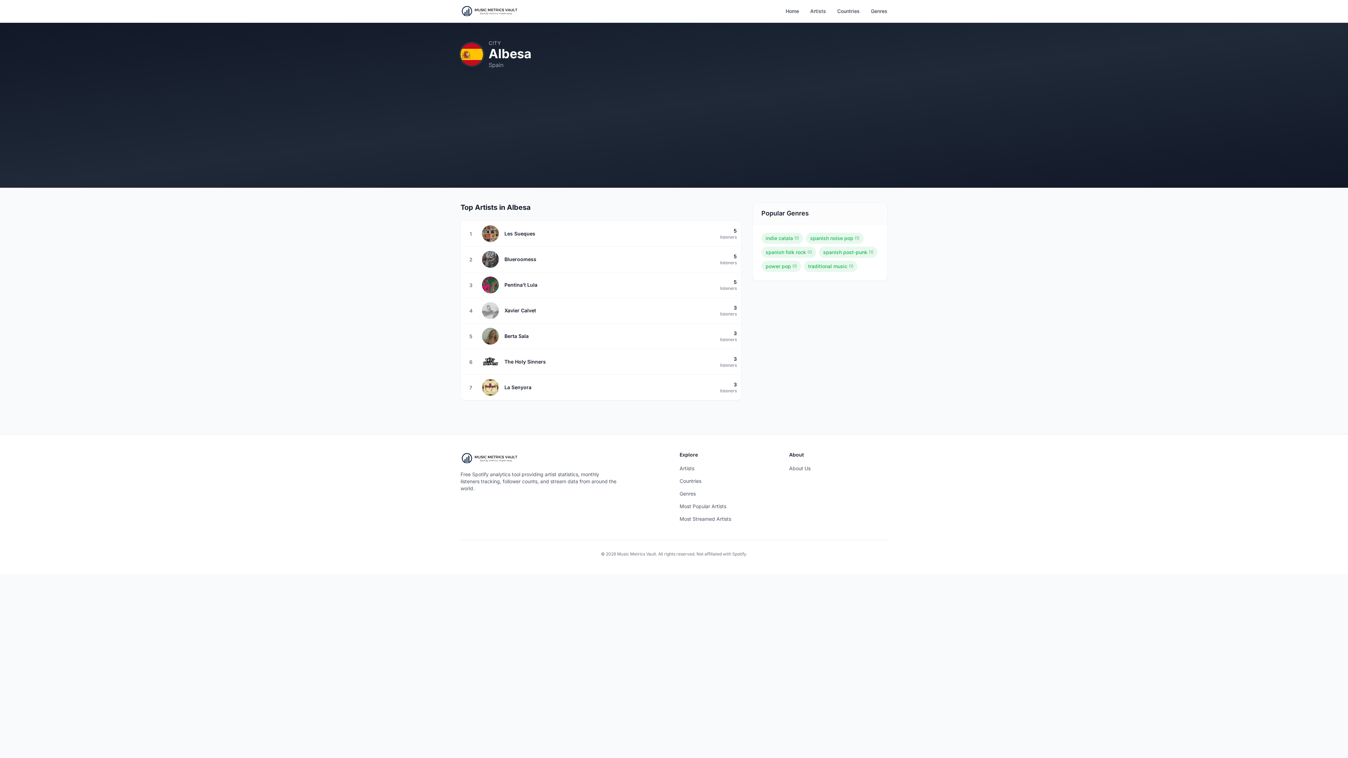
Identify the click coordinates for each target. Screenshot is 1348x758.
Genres (879, 11)
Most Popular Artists (703, 506)
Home (792, 11)
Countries (848, 11)
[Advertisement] (674, 138)
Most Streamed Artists (705, 519)
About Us (800, 468)
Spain (496, 64)
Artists (818, 11)
